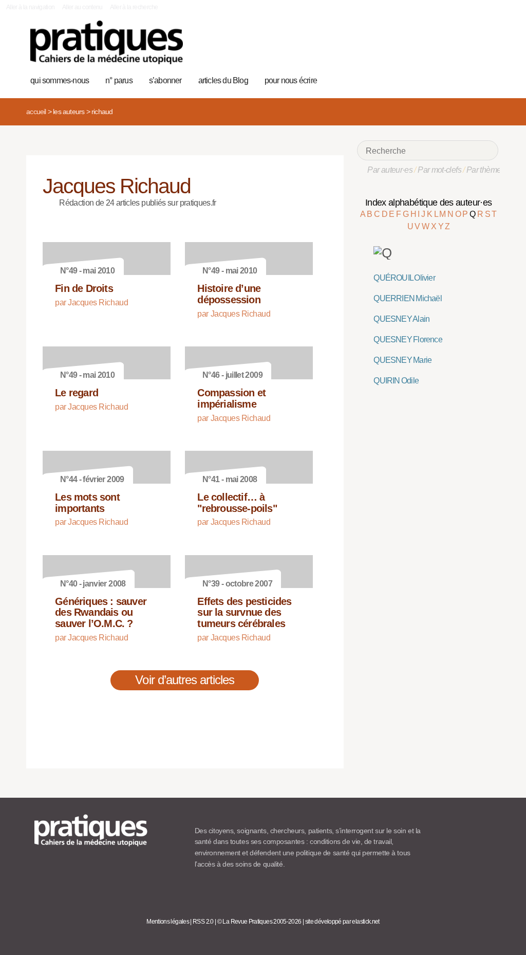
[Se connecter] (487, 79)
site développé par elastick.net (342, 921)
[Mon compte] (470, 79)
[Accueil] (106, 42)
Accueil (36, 111)
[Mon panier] (455, 79)
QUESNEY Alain (401, 319)
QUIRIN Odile (396, 380)
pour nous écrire (291, 80)
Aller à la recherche (134, 7)
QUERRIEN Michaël (407, 298)
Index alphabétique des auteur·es (428, 202)
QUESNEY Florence (407, 339)
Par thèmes (485, 170)
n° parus (119, 80)
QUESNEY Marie (402, 360)
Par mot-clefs (439, 170)
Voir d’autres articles (184, 680)
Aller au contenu (82, 7)
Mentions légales (167, 921)
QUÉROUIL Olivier (404, 277)
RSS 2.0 (203, 921)
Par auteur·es (389, 170)
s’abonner (165, 80)
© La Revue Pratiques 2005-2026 (259, 921)
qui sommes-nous (59, 80)
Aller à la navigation (30, 7)
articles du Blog (223, 80)
